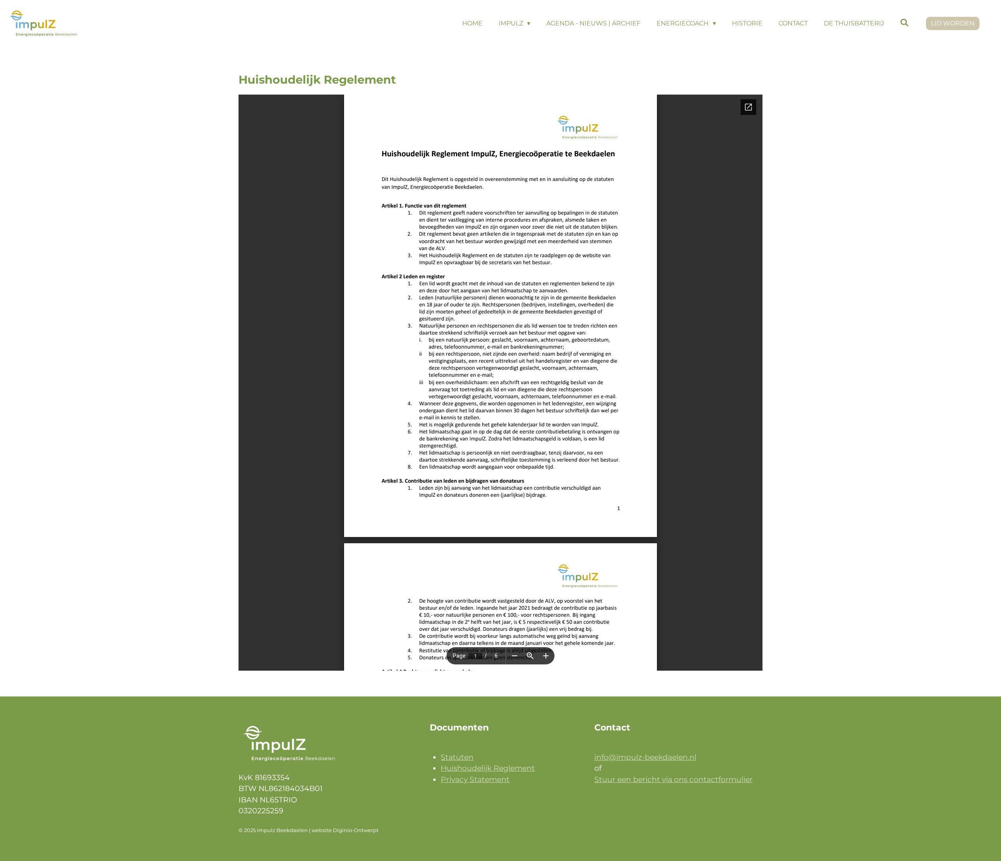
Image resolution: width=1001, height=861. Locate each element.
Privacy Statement (475, 779)
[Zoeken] (904, 22)
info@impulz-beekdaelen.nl (645, 757)
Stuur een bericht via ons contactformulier (673, 779)
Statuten (457, 757)
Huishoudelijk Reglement (488, 768)
